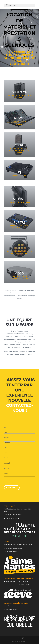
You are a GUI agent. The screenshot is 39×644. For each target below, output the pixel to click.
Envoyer (11, 488)
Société (6, 458)
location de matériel (10, 609)
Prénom (6, 437)
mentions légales (9, 581)
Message (6, 468)
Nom (5, 427)
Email (5, 448)
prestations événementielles (13, 606)
